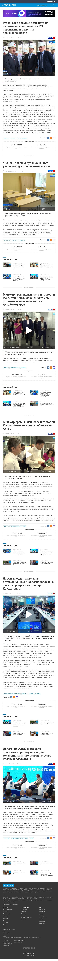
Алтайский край (47, 74)
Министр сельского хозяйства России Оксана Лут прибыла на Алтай (47, 404)
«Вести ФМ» (42, 921)
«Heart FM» (42, 923)
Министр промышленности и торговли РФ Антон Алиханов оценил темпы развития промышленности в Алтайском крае (19, 267)
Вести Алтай (47, 209)
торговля (23, 367)
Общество (29, 209)
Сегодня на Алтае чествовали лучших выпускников (46, 734)
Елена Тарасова (12, 74)
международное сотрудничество (12, 693)
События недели (47, 347)
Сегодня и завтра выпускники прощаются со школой (46, 563)
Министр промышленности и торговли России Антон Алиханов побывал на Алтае (46, 265)
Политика (29, 74)
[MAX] (54, 1)
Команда (23, 911)
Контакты (23, 913)
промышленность (14, 367)
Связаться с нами (42, 5)
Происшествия (6, 913)
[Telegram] (52, 1)
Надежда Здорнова (13, 209)
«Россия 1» (42, 909)
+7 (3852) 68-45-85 (7, 943)
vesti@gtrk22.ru (18, 942)
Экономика (30, 347)
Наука (4, 924)
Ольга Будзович (12, 631)
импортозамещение (22, 138)
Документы (24, 919)
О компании (24, 909)
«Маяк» (41, 919)
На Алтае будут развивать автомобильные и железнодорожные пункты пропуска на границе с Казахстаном (18, 278)
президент (24, 693)
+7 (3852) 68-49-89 (7, 945)
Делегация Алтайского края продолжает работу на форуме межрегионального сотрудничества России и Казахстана (46, 278)
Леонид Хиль (12, 471)
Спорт (4, 927)
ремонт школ (7, 240)
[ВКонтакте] (48, 1)
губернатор (6, 138)
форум (31, 693)
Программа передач (8, 909)
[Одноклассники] (50, 1)
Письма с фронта (7, 933)
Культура (5, 922)
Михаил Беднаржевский (12, 347)
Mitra (34, 955)
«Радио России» (43, 916)
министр (13, 138)
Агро (4, 920)
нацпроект (22, 240)
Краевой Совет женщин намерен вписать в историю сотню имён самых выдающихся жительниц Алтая (46, 874)
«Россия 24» (42, 911)
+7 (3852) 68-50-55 (7, 942)
